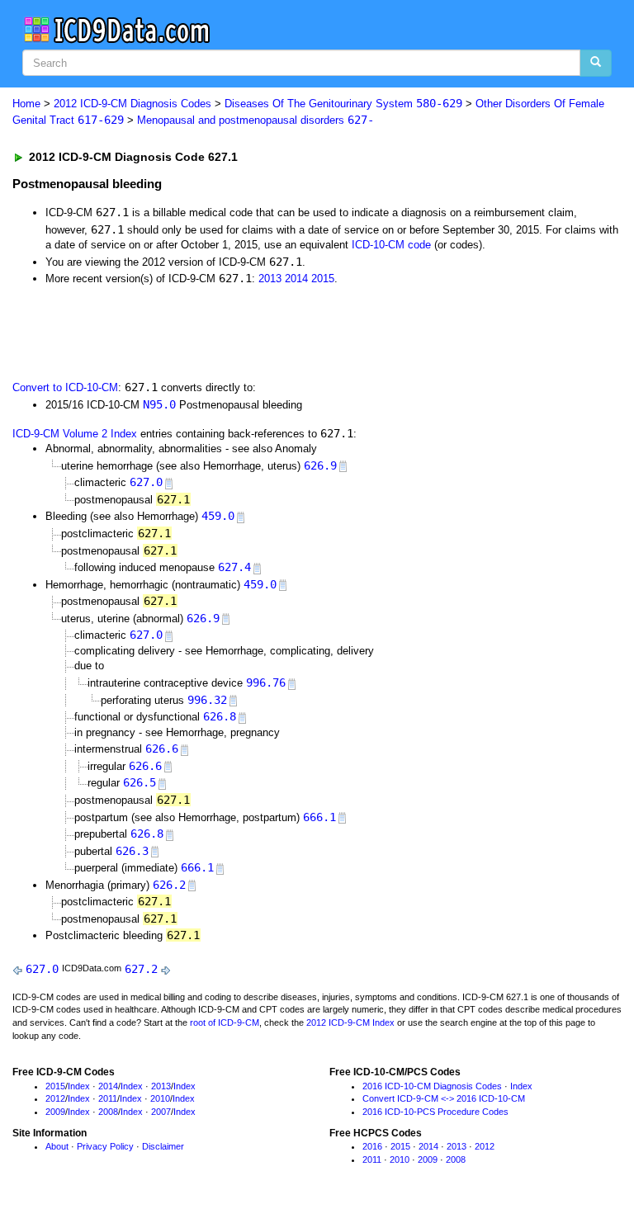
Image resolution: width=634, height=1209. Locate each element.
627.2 (141, 968)
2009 (55, 1112)
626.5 (139, 782)
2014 (296, 278)
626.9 (320, 465)
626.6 (161, 748)
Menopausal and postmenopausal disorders (255, 120)
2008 (108, 1112)
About (57, 1146)
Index (79, 1086)
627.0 (146, 482)
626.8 (219, 716)
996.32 (207, 699)
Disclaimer (163, 1146)
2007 (161, 1112)
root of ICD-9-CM (224, 1022)
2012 (55, 1098)
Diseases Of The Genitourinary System (343, 103)
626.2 (169, 884)
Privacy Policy (105, 1146)
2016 (372, 1146)
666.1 (319, 817)
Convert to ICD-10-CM (65, 387)
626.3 (132, 850)
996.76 (266, 682)
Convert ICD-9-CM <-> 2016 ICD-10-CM (443, 1098)
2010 (160, 1098)
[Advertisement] (200, 332)
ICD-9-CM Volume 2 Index (74, 433)
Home (26, 103)
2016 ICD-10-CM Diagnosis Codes (432, 1086)
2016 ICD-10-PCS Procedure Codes (435, 1112)
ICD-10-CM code (391, 244)
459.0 (217, 515)
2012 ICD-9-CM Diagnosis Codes (132, 103)
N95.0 (159, 404)
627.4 (234, 567)
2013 (270, 278)
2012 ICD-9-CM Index (350, 1022)
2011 (107, 1098)
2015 (322, 278)
